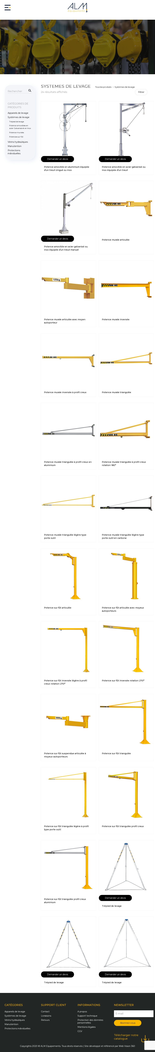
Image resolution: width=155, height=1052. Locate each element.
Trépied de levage (112, 906)
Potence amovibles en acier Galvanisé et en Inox (20, 126)
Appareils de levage (18, 113)
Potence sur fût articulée (57, 607)
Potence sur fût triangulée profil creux (123, 826)
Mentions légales (87, 1027)
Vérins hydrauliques (18, 142)
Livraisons (46, 1015)
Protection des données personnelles (90, 1021)
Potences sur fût (16, 137)
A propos (82, 1011)
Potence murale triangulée (116, 392)
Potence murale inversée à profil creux (65, 392)
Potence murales (16, 132)
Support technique (87, 1015)
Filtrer (141, 92)
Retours (45, 1020)
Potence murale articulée (115, 239)
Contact (45, 1011)
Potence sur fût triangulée (116, 753)
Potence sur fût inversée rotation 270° (123, 680)
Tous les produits (103, 87)
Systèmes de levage (18, 117)
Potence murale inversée (115, 319)
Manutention (14, 146)
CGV (80, 1031)
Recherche (29, 90)
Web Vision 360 (127, 1046)
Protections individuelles (14, 152)
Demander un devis (57, 159)
